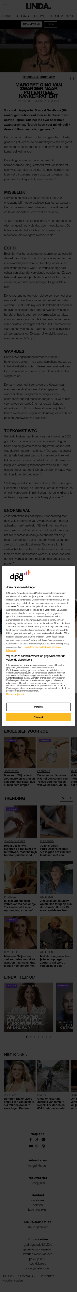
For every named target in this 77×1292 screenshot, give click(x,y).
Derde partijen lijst (15, 694)
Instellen (38, 706)
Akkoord (38, 717)
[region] (38, 646)
